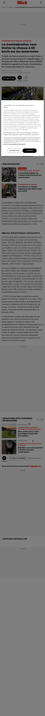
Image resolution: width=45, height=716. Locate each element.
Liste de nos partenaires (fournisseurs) (14, 144)
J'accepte (29, 150)
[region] (22, 128)
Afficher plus (14, 150)
